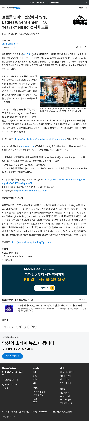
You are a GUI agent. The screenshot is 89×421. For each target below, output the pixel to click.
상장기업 (35, 379)
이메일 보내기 (8, 259)
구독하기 (81, 300)
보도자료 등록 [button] (9, 380)
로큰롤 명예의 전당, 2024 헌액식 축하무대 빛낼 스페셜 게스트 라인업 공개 (50, 305)
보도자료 (36, 368)
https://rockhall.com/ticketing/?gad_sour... (32, 242)
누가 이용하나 (65, 383)
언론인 (62, 389)
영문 (34, 383)
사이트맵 (34, 412)
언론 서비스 (64, 393)
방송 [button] (12, 327)
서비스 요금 (64, 379)
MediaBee (43, 412)
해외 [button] (33, 327)
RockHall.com (28, 146)
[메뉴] (3, 8)
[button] (77, 47)
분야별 (35, 376)
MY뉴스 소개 (65, 396)
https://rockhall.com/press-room (30, 190)
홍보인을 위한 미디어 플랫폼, (44, 3)
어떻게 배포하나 (66, 376)
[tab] (45, 368)
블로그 (35, 402)
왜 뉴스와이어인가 (67, 372)
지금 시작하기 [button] (11, 356)
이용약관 (14, 412)
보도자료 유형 (37, 395)
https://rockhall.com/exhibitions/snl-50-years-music (41, 139)
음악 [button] (19, 327)
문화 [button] (4, 327)
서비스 (62, 368)
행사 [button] (26, 327)
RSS (31, 300)
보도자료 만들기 (38, 392)
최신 (34, 372)
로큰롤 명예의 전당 (10, 44)
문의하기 (6, 388)
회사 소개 (5, 412)
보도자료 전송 (65, 400)
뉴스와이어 (27, 54)
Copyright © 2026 (8, 417)
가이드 (35, 387)
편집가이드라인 (24, 412)
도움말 (35, 399)
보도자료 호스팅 (66, 403)
